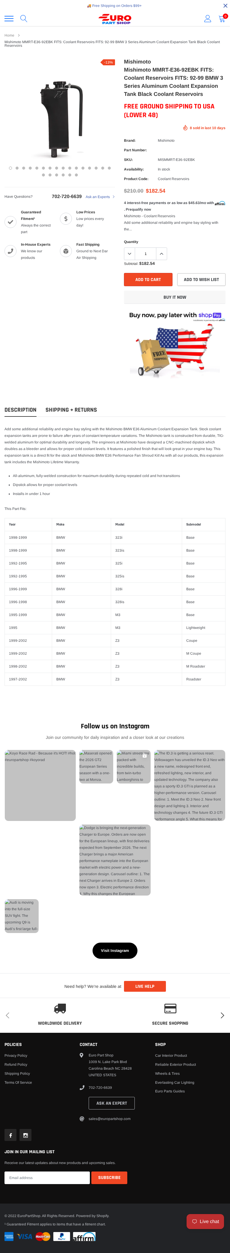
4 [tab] (30, 168)
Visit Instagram (115, 950)
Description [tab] (20, 410)
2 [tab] (17, 168)
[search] (24, 18)
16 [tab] (109, 168)
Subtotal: (131, 264)
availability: (134, 169)
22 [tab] (76, 174)
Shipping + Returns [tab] (71, 410)
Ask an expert (111, 1103)
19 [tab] (56, 174)
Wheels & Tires (167, 1073)
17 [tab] (43, 174)
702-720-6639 (67, 196)
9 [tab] (63, 168)
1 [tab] (10, 168)
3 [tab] (23, 168)
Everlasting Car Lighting (174, 1082)
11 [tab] (76, 168)
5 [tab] (36, 168)
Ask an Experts (98, 197)
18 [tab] (50, 174)
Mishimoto (166, 140)
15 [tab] (102, 168)
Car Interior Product (171, 1055)
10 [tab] (69, 168)
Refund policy (15, 1064)
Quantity (131, 242)
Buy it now (175, 297)
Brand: (130, 140)
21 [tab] (69, 174)
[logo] (115, 18)
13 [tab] (89, 168)
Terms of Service (18, 1082)
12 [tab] (82, 168)
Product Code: (136, 179)
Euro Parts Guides (170, 1091)
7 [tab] (50, 168)
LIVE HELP (144, 986)
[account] (207, 18)
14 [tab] (96, 168)
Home (9, 35)
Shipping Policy (17, 1073)
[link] (10, 1135)
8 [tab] (56, 168)
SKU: (128, 160)
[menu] (8, 18)
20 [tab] (63, 174)
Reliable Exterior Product (175, 1064)
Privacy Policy (15, 1055)
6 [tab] (43, 168)
